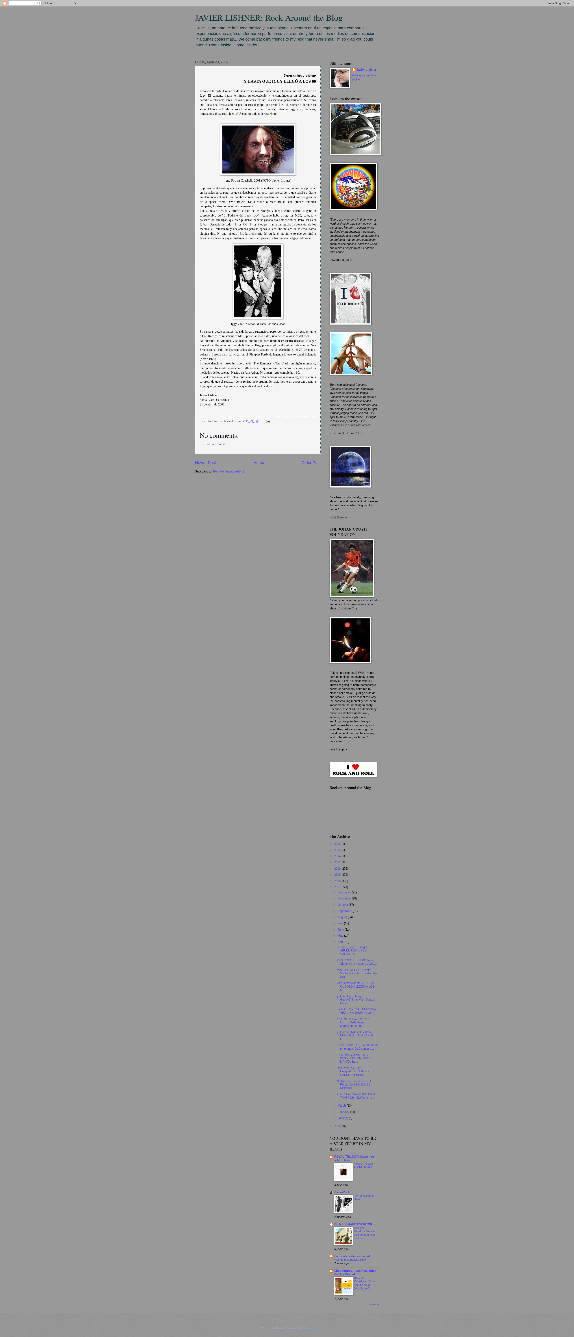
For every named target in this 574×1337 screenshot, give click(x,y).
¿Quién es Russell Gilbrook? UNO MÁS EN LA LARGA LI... (355, 1035)
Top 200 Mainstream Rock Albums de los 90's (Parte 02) (364, 1283)
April (341, 942)
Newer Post (205, 462)
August (343, 917)
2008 (337, 881)
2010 (337, 868)
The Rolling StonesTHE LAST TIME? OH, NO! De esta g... (357, 1095)
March (342, 1105)
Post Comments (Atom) (228, 471)
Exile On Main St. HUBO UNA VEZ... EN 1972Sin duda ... (356, 1011)
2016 (337, 843)
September (345, 911)
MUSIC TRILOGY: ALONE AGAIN (364, 1165)
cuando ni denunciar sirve (350, 1259)
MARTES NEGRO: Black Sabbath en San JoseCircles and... (357, 973)
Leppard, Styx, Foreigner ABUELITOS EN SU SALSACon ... (353, 950)
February (344, 1112)
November (345, 898)
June (341, 929)
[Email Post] (267, 421)
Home (258, 462)
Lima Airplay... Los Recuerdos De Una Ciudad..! (355, 1272)
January (343, 1118)
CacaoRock (342, 1192)
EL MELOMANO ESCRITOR (353, 1224)
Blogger (307, 1328)
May (341, 935)
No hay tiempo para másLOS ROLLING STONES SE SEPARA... (355, 1084)
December (345, 892)
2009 (337, 874)
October (343, 904)
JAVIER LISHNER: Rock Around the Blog (269, 17)
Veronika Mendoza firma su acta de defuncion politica (365, 1233)
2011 (337, 862)
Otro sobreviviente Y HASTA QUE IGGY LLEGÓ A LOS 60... (355, 986)
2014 (337, 856)
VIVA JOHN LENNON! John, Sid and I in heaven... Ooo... (357, 962)
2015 (337, 850)
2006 (337, 1126)
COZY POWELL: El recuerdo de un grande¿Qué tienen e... (357, 1046)
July (341, 923)
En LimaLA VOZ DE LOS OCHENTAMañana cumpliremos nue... (353, 1022)
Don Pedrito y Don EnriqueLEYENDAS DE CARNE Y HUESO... (354, 1071)
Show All (374, 1304)
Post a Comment (216, 444)
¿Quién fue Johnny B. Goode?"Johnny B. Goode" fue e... (356, 1000)
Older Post (311, 462)
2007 (337, 887)
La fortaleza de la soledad (352, 1256)
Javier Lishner (366, 69)
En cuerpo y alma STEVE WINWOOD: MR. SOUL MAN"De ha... (354, 1058)
